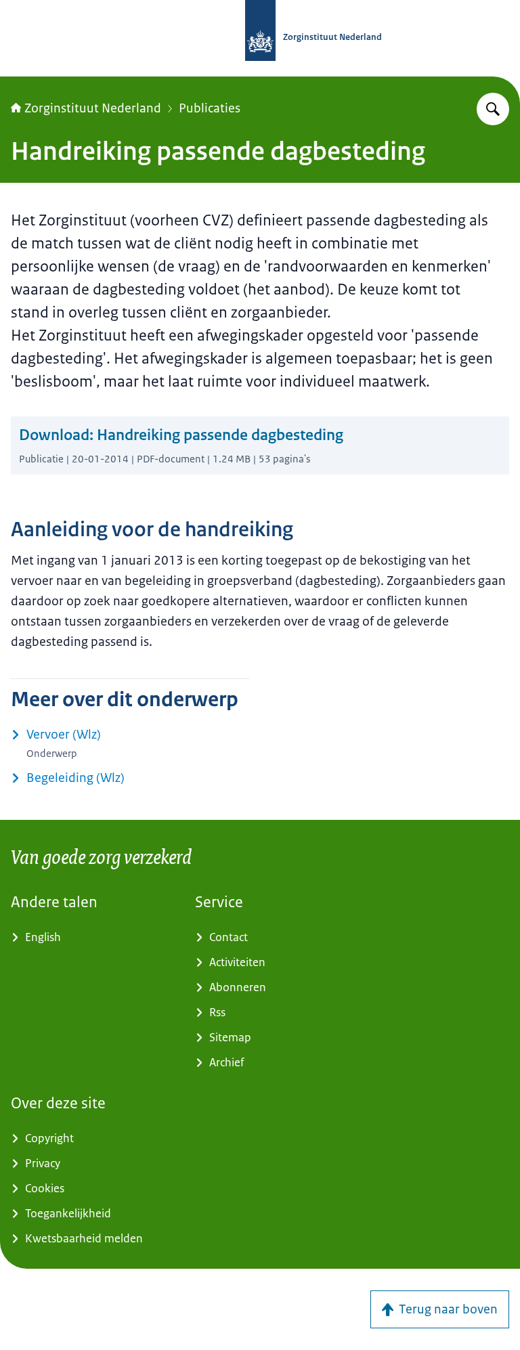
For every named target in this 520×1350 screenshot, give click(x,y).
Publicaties (209, 108)
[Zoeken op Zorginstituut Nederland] (493, 109)
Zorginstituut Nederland (92, 108)
